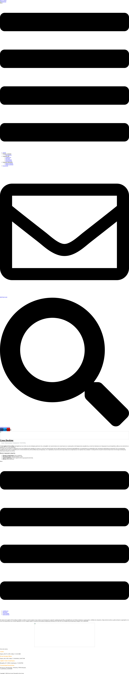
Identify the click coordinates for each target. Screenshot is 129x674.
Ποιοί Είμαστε (8, 155)
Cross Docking (8, 159)
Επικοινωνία (5, 165)
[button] (64, 76)
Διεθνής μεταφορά (9, 164)
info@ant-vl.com (3, 297)
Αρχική (4, 152)
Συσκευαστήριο (8, 161)
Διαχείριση (7, 158)
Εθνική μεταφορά (9, 163)
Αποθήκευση (8, 157)
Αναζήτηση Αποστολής (5, 427)
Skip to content (3, 0)
